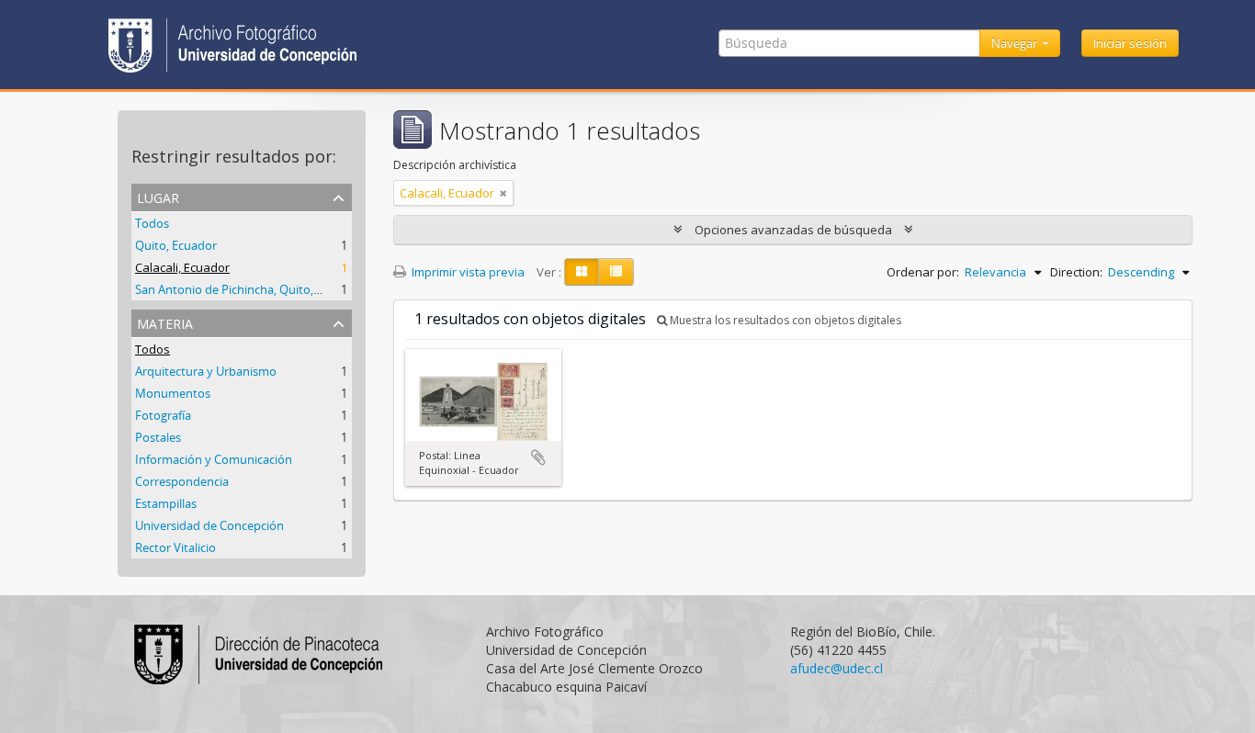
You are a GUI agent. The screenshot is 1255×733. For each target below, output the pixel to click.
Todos (152, 223)
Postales (158, 437)
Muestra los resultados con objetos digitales (784, 320)
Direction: (1076, 272)
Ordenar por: (923, 272)
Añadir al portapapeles (538, 457)
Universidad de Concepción (209, 525)
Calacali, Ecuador (182, 267)
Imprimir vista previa (467, 272)
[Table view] (616, 272)
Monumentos (172, 393)
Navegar (1015, 43)
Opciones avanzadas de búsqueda (793, 229)
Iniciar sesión (1130, 43)
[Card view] (581, 272)
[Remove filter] (503, 193)
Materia (165, 322)
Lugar (158, 196)
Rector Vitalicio (175, 547)
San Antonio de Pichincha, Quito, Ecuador (248, 289)
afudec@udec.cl (836, 668)
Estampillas (166, 503)
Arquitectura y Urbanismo (206, 371)
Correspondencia (182, 481)
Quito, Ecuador (176, 245)
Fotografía (163, 415)
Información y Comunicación (213, 459)
